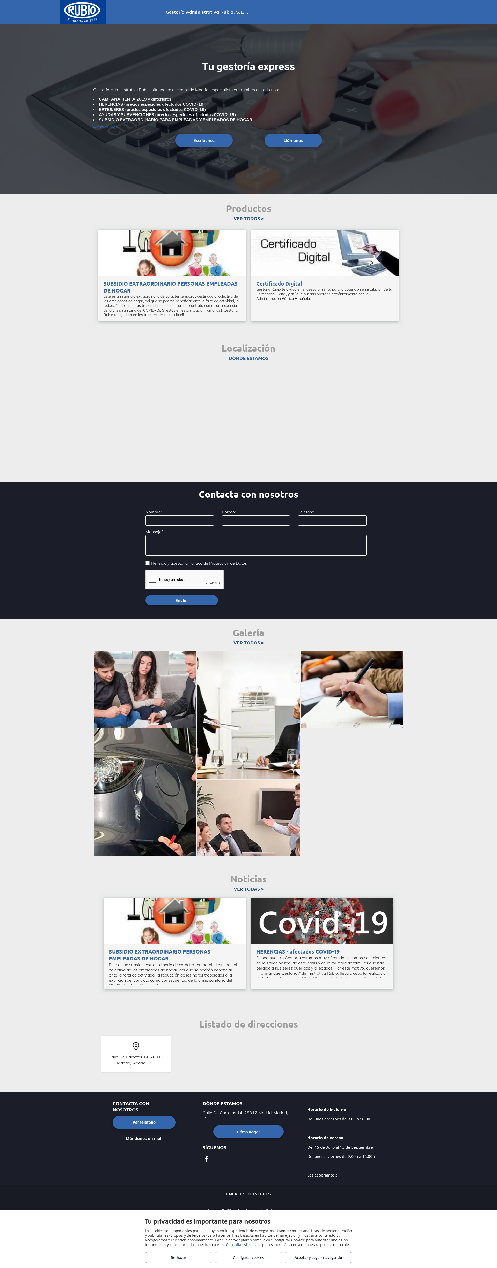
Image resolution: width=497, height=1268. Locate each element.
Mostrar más (105, 126)
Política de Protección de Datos (218, 563)
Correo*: (230, 511)
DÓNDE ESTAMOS (248, 358)
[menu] (485, 12)
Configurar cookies (248, 1257)
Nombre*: (154, 511)
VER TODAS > (249, 889)
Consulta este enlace (243, 1244)
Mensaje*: (154, 531)
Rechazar (178, 1257)
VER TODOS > (248, 218)
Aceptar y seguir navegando (318, 1257)
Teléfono (306, 511)
